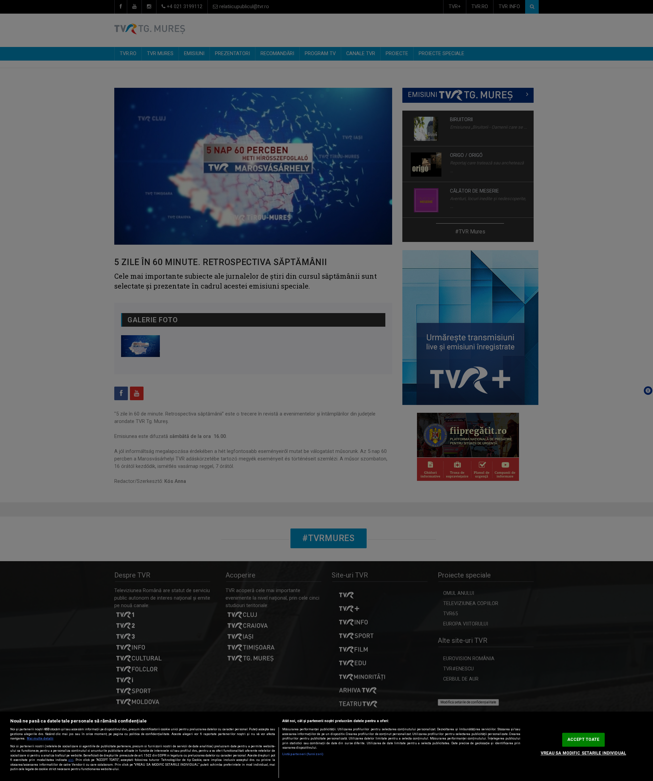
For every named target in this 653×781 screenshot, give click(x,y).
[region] (326, 746)
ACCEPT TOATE (583, 739)
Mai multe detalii (40, 738)
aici (70, 760)
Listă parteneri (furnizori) (302, 754)
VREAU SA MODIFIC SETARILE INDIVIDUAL (583, 753)
